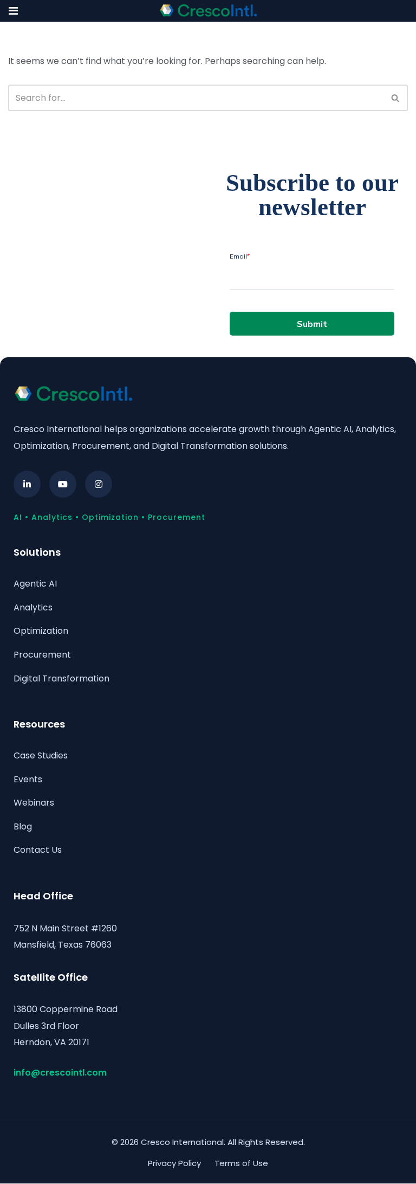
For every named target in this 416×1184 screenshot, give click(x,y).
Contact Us (38, 850)
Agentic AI (35, 583)
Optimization (41, 631)
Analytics (33, 607)
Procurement (42, 654)
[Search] (396, 98)
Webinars (34, 802)
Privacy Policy (174, 1163)
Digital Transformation (61, 678)
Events (28, 779)
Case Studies (41, 755)
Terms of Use (241, 1163)
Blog (23, 826)
